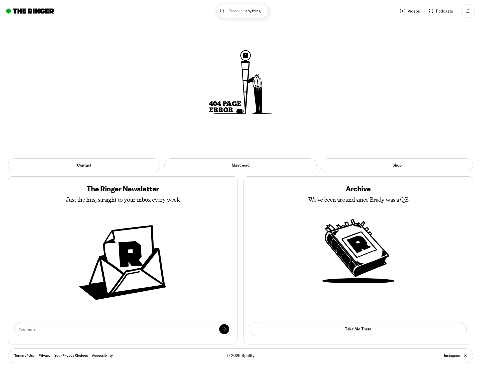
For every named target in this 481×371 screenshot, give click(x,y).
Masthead (241, 165)
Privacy (44, 355)
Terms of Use (24, 355)
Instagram (452, 355)
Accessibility (102, 355)
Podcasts (444, 11)
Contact (84, 165)
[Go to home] (30, 11)
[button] (242, 11)
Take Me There (358, 328)
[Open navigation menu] (468, 11)
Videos (414, 11)
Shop (397, 165)
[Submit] (224, 329)
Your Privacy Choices (71, 356)
